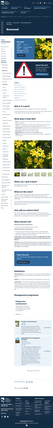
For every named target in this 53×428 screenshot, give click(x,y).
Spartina (5, 143)
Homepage (8, 22)
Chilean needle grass (7, 100)
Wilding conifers (6, 164)
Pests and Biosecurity (26, 22)
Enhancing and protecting (4, 200)
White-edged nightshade (5, 155)
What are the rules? (18, 91)
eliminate (27, 201)
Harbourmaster (4, 203)
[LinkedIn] (5, 417)
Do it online (28, 406)
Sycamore (5, 149)
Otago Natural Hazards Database (48, 408)
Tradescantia (6, 151)
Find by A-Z (4, 16)
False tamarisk (6, 106)
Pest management (6, 180)
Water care (3, 56)
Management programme (20, 100)
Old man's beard (6, 131)
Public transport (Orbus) (27, 402)
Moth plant (5, 123)
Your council (18, 401)
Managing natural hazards (18, 414)
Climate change (4, 197)
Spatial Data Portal (47, 412)
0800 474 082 (4, 410)
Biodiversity (3, 58)
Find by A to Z (28, 408)
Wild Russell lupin (7, 162)
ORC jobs (27, 413)
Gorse (4, 111)
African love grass (7, 76)
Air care (3, 49)
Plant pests (9, 24)
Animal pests (5, 67)
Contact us (3, 413)
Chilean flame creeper (6, 96)
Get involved (18, 403)
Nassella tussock (7, 126)
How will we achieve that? (20, 93)
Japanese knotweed (7, 120)
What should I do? (18, 95)
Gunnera (5, 117)
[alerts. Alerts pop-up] (44, 3)
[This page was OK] (29, 381)
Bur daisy (5, 90)
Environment (16, 22)
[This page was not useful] (27, 381)
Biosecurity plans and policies (7, 190)
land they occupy (42, 201)
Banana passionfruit (7, 79)
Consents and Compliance (19, 409)
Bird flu (3, 194)
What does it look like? (19, 87)
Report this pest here (41, 74)
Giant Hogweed (6, 109)
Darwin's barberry (7, 103)
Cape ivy (5, 93)
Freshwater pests (6, 174)
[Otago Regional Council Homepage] (5, 3)
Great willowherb (6, 114)
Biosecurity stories (6, 182)
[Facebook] (2, 417)
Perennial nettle (6, 134)
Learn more (20, 55)
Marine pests (5, 177)
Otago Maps (37, 414)
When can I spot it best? (19, 89)
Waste (2, 208)
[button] (16, 155)
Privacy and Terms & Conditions (21, 423)
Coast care (3, 51)
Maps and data (4, 205)
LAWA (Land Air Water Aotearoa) (38, 406)
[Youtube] (8, 417)
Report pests (5, 65)
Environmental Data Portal (38, 401)
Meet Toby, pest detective (5, 186)
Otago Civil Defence (37, 410)
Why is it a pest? (18, 85)
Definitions (17, 97)
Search (26, 411)
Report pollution (5, 46)
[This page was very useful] (32, 381)
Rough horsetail (6, 170)
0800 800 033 (4, 406)
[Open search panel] (33, 3)
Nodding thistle (6, 129)
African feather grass (7, 73)
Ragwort (4, 140)
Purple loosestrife (7, 137)
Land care (3, 53)
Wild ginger (5, 159)
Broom (4, 87)
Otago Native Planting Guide (48, 402)
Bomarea (5, 81)
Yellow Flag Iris (6, 167)
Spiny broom (6, 146)
